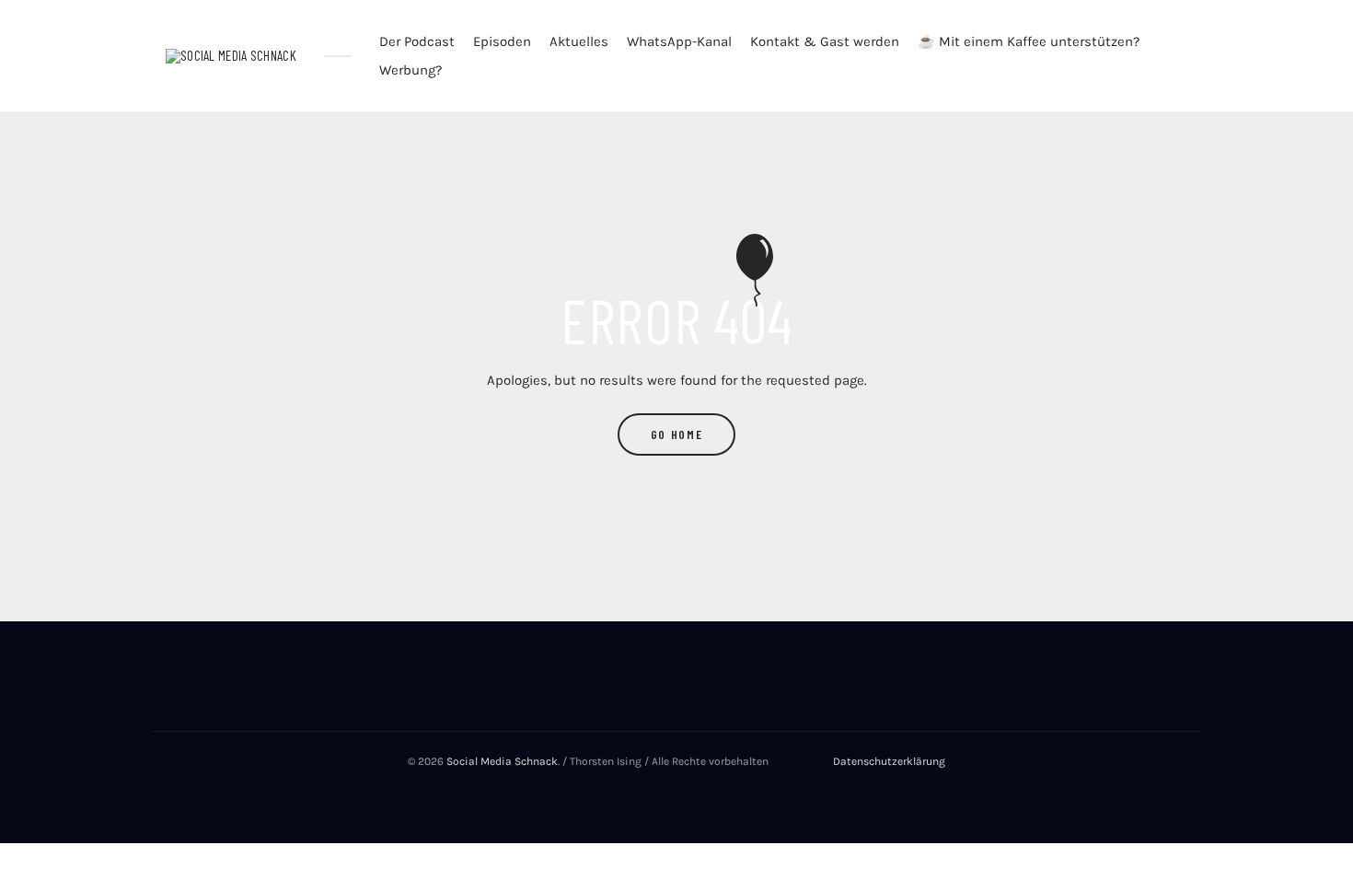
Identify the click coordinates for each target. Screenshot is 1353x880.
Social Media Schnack (502, 761)
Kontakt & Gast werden (824, 41)
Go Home (676, 434)
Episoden (502, 41)
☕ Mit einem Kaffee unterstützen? (1028, 41)
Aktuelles (578, 41)
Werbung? (410, 70)
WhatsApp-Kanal (679, 41)
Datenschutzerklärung (889, 761)
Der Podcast (417, 41)
